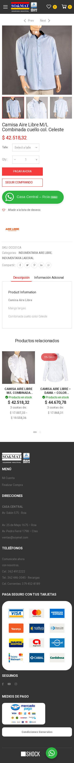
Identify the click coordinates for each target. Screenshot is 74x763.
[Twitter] (27, 265)
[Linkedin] (41, 265)
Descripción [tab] (21, 278)
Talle (5, 147)
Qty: (4, 159)
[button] (35, 432)
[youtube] (9, 684)
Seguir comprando (19, 182)
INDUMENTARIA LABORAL (18, 258)
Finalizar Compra (12, 485)
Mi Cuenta (8, 478)
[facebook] (2, 684)
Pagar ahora (22, 171)
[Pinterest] (34, 265)
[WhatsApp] (48, 265)
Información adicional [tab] (49, 278)
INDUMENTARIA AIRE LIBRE (35, 252)
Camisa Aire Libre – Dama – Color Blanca (55, 393)
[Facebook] (20, 265)
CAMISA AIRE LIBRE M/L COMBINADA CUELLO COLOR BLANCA (18, 394)
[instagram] (16, 684)
